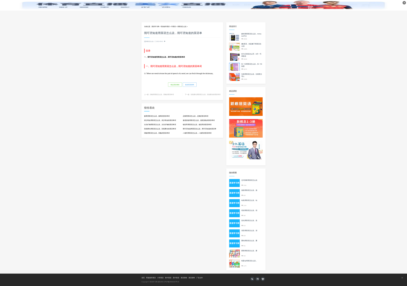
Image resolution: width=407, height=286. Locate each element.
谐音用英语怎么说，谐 (249, 230)
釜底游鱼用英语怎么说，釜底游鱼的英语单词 (199, 120)
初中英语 (168, 278)
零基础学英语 (165, 26)
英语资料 (192, 278)
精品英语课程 (175, 85)
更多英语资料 (189, 85)
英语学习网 (155, 26)
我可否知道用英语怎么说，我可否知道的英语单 (199, 129)
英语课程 (184, 278)
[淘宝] (257, 279)
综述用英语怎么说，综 (249, 210)
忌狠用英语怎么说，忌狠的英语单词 (195, 116)
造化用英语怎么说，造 (249, 220)
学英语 (173, 26)
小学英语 (160, 278)
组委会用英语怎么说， (249, 261)
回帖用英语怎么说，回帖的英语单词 (162, 94)
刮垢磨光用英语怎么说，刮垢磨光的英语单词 (205, 94)
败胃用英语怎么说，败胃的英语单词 (157, 116)
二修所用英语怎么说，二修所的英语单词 (197, 133)
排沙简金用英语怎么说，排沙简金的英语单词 (160, 120)
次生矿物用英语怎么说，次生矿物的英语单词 (160, 124)
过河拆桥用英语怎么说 (249, 180)
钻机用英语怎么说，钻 (249, 200)
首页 (143, 278)
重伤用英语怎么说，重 (249, 240)
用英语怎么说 (181, 26)
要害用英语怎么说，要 (249, 251)
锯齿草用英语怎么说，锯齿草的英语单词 (197, 124)
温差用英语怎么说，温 (249, 190)
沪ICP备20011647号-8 (171, 282)
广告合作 (199, 278)
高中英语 (176, 278)
